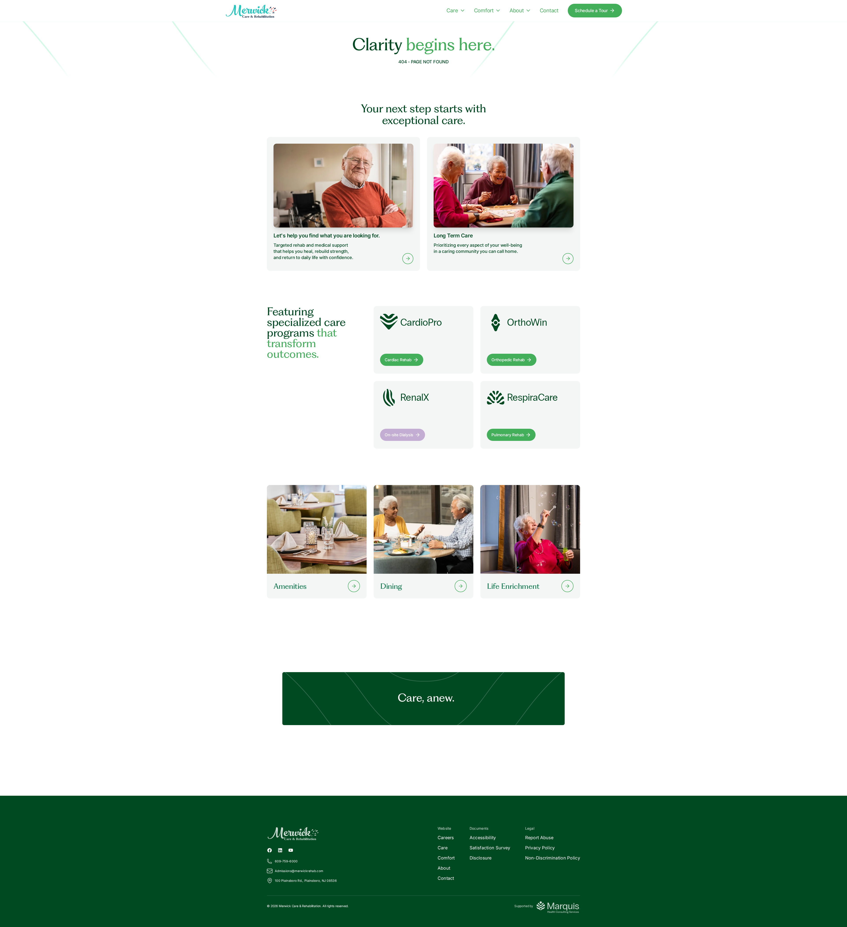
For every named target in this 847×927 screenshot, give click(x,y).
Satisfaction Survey (490, 847)
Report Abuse (539, 837)
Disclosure (481, 858)
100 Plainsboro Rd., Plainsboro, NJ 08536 (306, 880)
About (517, 10)
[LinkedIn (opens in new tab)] (280, 850)
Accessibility (483, 837)
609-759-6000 (286, 861)
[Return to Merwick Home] (345, 833)
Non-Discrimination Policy (552, 858)
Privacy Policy (540, 847)
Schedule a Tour (591, 10)
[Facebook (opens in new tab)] (269, 850)
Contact (549, 10)
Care (452, 10)
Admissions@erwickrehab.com (299, 871)
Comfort (484, 10)
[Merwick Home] (258, 11)
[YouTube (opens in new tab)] (290, 850)
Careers (446, 837)
